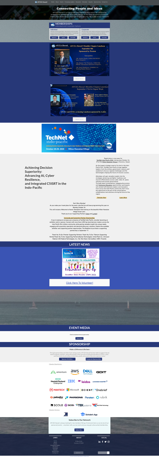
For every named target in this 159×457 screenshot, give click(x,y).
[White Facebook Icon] (102, 441)
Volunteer (55, 448)
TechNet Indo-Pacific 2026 (105, 160)
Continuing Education (105, 185)
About (55, 442)
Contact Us (55, 453)
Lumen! (94, 214)
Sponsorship (55, 451)
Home (55, 441)
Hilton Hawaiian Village (109, 162)
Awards (55, 450)
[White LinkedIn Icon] (99, 441)
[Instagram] (108, 441)
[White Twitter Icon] (105, 441)
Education (55, 447)
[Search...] (108, 452)
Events (55, 444)
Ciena (87, 214)
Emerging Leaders (55, 445)
